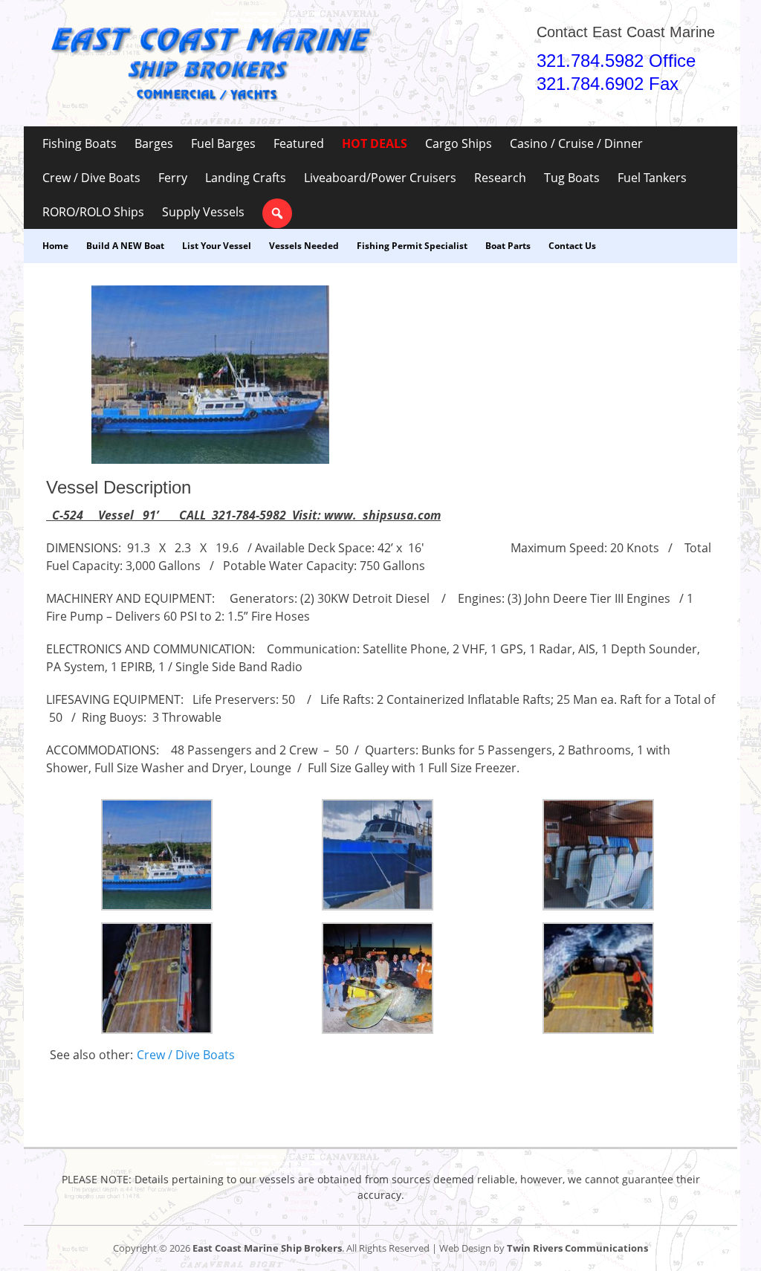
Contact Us (572, 245)
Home (55, 245)
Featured (298, 143)
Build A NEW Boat (125, 245)
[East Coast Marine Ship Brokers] (209, 63)
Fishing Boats (79, 143)
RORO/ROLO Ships (93, 212)
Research (500, 177)
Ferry (172, 177)
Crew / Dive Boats (91, 177)
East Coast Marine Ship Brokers (267, 1248)
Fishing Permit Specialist (412, 245)
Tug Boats (572, 177)
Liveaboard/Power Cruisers (380, 177)
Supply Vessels (203, 212)
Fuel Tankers (652, 177)
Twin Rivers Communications (577, 1248)
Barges (154, 143)
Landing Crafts (245, 177)
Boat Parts (508, 245)
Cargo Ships (458, 143)
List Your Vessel (216, 245)
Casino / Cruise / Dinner (576, 143)
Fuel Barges (223, 143)
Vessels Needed (304, 245)
